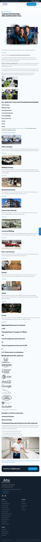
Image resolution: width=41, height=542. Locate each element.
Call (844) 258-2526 (5, 533)
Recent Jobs (24, 503)
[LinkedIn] (3, 496)
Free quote (4, 52)
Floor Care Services (5, 507)
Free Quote (23, 509)
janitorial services (20, 460)
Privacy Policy (4, 535)
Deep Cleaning (4, 521)
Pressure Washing (5, 511)
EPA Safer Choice (8, 462)
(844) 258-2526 (35, 1)
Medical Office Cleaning (6, 515)
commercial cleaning (10, 460)
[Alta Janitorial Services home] (5, 4)
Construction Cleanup (5, 509)
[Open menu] (38, 4)
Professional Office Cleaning (7, 513)
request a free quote (29, 460)
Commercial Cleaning (5, 503)
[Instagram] (5, 496)
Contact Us (4, 529)
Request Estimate (5, 531)
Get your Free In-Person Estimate (8, 132)
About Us (23, 501)
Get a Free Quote (31, 4)
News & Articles (24, 505)
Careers (23, 507)
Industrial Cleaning (5, 517)
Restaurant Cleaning (5, 523)
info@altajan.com (6, 491)
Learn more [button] (4, 153)
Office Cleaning (4, 501)
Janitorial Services (5, 505)
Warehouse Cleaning (5, 519)
